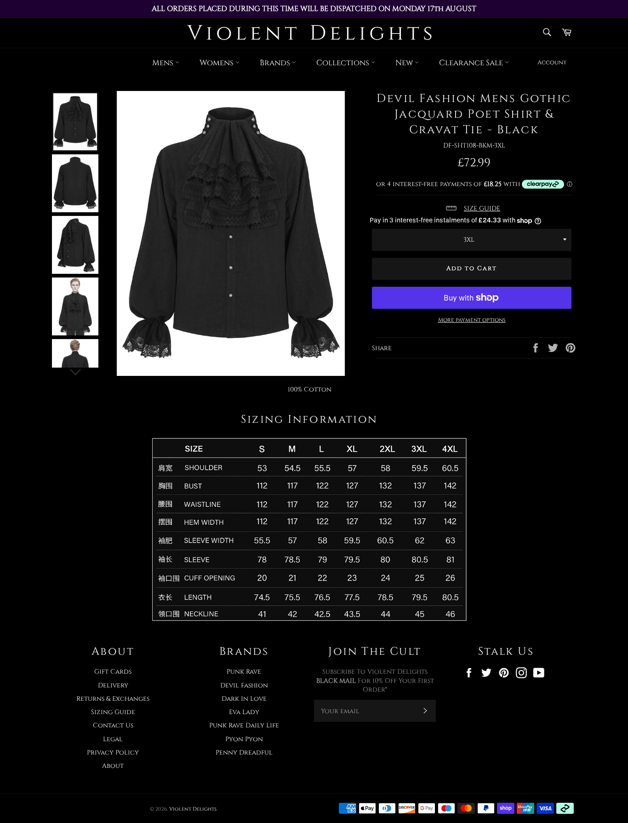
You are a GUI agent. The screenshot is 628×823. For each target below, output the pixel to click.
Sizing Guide (113, 712)
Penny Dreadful (244, 752)
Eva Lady (244, 712)
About (113, 765)
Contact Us (113, 725)
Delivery (113, 685)
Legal (113, 739)
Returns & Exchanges (112, 698)
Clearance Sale (472, 62)
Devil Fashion (244, 685)
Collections (343, 62)
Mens (163, 62)
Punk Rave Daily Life (244, 725)
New (405, 62)
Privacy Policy (113, 752)
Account (552, 62)
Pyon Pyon (244, 739)
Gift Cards (112, 671)
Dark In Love (244, 698)
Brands (276, 62)
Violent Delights (193, 809)
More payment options (472, 320)
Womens (217, 62)
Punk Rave (244, 671)
